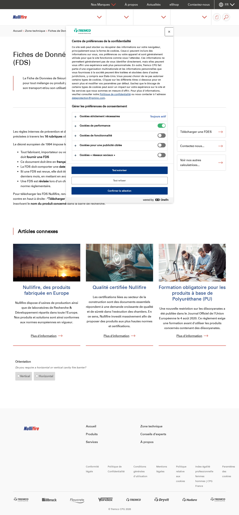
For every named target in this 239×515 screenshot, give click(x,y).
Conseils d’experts (153, 434)
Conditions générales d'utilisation (140, 471)
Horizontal (45, 376)
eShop (174, 4)
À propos (131, 4)
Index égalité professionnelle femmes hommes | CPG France (204, 476)
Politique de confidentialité (115, 94)
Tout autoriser (119, 170)
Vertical (25, 376)
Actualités (154, 4)
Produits (92, 434)
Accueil (17, 30)
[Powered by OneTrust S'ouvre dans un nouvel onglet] (157, 200)
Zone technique (35, 30)
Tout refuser (119, 180)
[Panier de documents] (217, 17)
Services (92, 442)
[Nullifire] (22, 17)
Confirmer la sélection (119, 191)
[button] (92, 17)
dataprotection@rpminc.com (88, 98)
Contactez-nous (199, 4)
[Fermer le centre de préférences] (169, 32)
